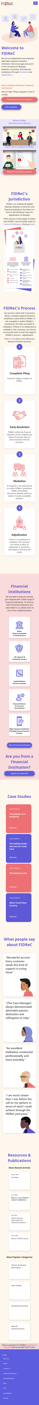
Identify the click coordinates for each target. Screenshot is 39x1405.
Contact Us (6, 1368)
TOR (4, 1388)
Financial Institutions (10, 1373)
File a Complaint (11, 107)
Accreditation (7, 1393)
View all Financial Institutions (19, 745)
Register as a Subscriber (19, 773)
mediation (23, 72)
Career (5, 1363)
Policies (5, 1398)
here (11, 338)
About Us (6, 1359)
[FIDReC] (7, 3)
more (32, 224)
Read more (12, 828)
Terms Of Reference (12, 224)
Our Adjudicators (8, 1378)
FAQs (5, 1383)
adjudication (6, 75)
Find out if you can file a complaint (19, 99)
